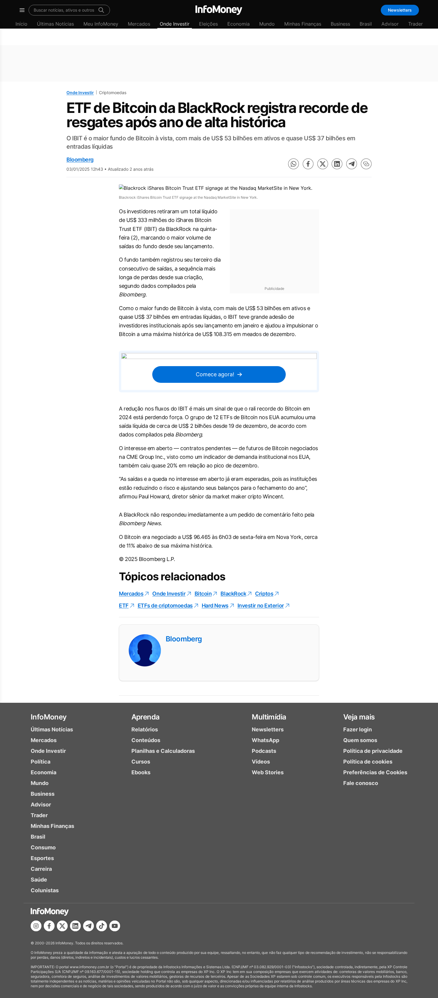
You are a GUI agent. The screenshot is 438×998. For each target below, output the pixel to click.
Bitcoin (203, 593)
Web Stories (268, 772)
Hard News (215, 605)
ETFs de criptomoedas (165, 605)
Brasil (366, 24)
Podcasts (264, 751)
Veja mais (359, 717)
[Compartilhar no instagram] (36, 926)
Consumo (43, 847)
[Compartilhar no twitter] (322, 163)
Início (21, 24)
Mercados (139, 24)
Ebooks (140, 772)
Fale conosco (360, 783)
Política (40, 761)
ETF (124, 605)
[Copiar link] (366, 163)
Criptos (264, 593)
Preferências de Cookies (375, 772)
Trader (415, 24)
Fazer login (357, 729)
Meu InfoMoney (100, 24)
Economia (238, 24)
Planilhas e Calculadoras (163, 751)
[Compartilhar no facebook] (308, 163)
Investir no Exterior (260, 605)
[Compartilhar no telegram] (351, 163)
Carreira (41, 869)
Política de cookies (367, 761)
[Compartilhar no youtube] (114, 926)
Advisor (390, 24)
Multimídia (269, 717)
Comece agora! (215, 374)
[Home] (218, 10)
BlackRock (233, 593)
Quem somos (360, 740)
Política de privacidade (373, 751)
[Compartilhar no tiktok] (101, 926)
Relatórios (144, 729)
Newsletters (400, 10)
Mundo (267, 24)
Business (340, 24)
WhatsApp (265, 740)
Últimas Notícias (55, 24)
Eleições (208, 24)
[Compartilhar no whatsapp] (293, 163)
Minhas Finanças (302, 24)
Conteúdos (145, 740)
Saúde (39, 879)
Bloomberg (80, 159)
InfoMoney (49, 717)
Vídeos (261, 761)
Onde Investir (175, 24)
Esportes (42, 858)
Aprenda (145, 717)
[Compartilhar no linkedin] (337, 163)
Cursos (140, 761)
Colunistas (45, 890)
